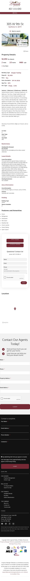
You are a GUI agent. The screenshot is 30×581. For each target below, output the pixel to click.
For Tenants (5, 491)
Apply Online (15, 239)
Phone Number (5, 435)
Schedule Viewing (15, 244)
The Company (5, 501)
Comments (4, 441)
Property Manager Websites (7, 542)
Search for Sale (7, 487)
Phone (1, 369)
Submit (23, 282)
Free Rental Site (25, 542)
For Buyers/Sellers (8, 485)
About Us (6, 503)
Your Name (4, 421)
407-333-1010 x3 (17, 254)
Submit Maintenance (9, 497)
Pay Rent (6, 495)
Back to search (16, 31)
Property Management (9, 478)
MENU (15, 13)
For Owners (4, 476)
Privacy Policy (17, 544)
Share (26, 51)
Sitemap (11, 544)
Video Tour (24, 41)
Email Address (4, 387)
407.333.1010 (15, 8)
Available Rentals (8, 493)
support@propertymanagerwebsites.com (12, 572)
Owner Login (7, 480)
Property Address (5, 378)
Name (1, 359)
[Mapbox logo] (5, 322)
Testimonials (7, 507)
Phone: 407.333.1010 (6, 519)
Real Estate (4, 484)
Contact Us (6, 505)
